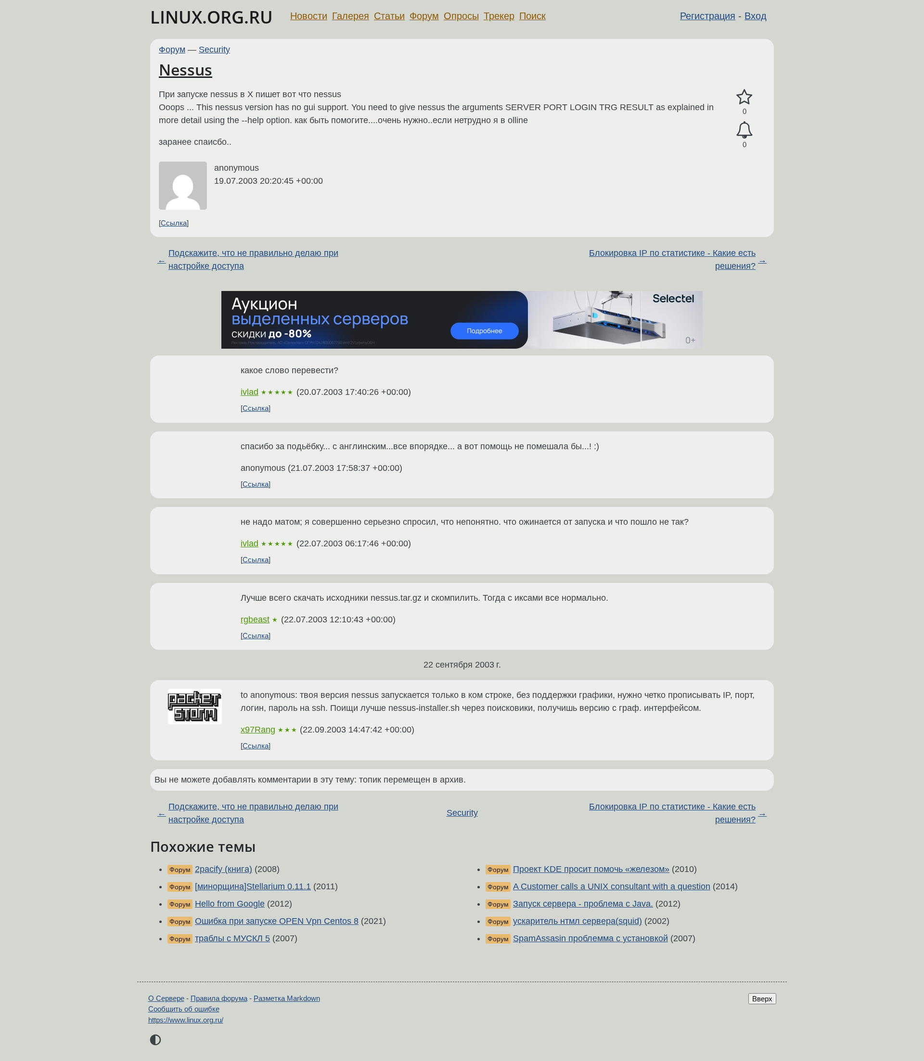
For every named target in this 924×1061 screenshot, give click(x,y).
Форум (424, 16)
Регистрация (707, 16)
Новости (308, 16)
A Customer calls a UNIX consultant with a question (611, 886)
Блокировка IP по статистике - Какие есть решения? (672, 259)
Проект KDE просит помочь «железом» (591, 869)
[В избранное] (744, 97)
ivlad (249, 392)
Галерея (350, 16)
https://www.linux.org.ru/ (185, 1020)
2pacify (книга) (223, 869)
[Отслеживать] (744, 130)
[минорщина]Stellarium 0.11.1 (253, 886)
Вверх (762, 999)
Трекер (499, 16)
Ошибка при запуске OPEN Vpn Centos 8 (277, 921)
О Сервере (166, 998)
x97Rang (258, 729)
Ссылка (174, 223)
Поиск (532, 16)
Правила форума (219, 998)
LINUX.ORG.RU (211, 17)
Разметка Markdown (287, 998)
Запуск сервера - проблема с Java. (583, 904)
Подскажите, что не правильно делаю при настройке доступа (253, 259)
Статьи (389, 16)
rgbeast (255, 619)
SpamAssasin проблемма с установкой (590, 938)
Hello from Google (230, 904)
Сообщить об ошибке (183, 1009)
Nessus (185, 69)
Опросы (461, 16)
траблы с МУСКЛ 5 (232, 938)
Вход (755, 16)
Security (214, 49)
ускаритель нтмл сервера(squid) (577, 921)
